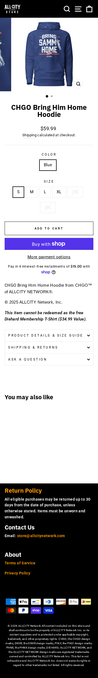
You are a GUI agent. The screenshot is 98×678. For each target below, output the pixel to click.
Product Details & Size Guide (45, 335)
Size (49, 181)
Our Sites (17, 591)
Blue (48, 164)
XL (59, 191)
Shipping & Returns (33, 347)
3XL (47, 207)
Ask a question (27, 359)
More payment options (49, 257)
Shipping (29, 135)
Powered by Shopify (49, 673)
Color (49, 154)
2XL (75, 191)
